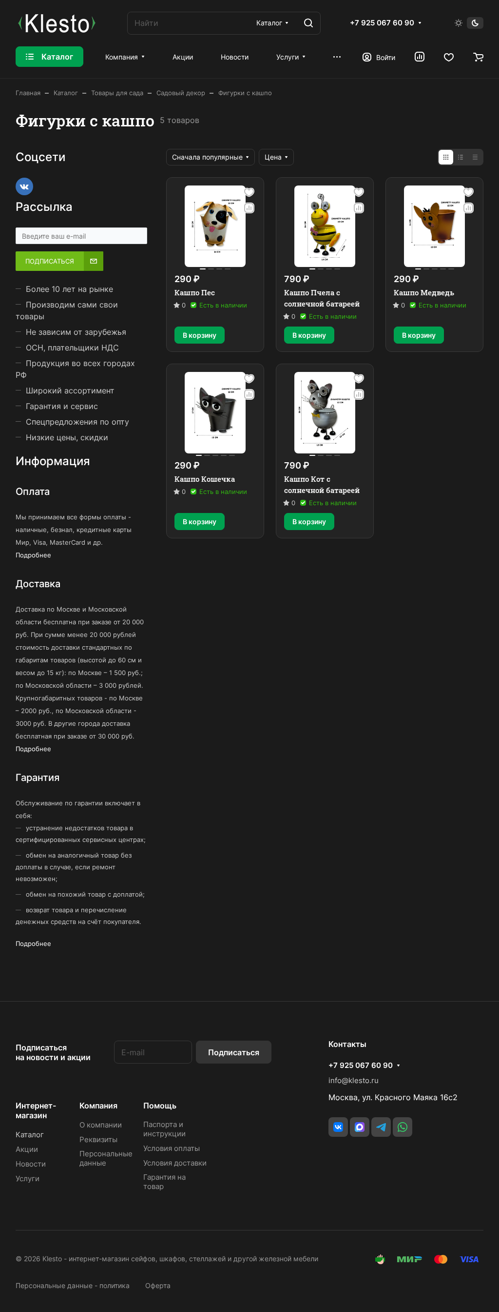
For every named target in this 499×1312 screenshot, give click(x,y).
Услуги (27, 1178)
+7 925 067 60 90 (382, 23)
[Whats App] (402, 1127)
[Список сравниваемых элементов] (419, 57)
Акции (27, 1149)
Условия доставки (175, 1163)
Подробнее (33, 555)
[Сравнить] (249, 208)
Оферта (158, 1285)
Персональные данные (106, 1158)
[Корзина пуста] (478, 57)
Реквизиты (98, 1139)
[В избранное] (249, 192)
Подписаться (233, 1052)
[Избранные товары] (449, 57)
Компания (98, 1105)
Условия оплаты (171, 1148)
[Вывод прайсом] (475, 157)
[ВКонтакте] (338, 1127)
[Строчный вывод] (460, 157)
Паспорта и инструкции (164, 1129)
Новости (31, 1163)
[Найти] (308, 23)
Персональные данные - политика (73, 1285)
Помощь (159, 1105)
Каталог (30, 1134)
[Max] (359, 1127)
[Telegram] (381, 1127)
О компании (100, 1124)
